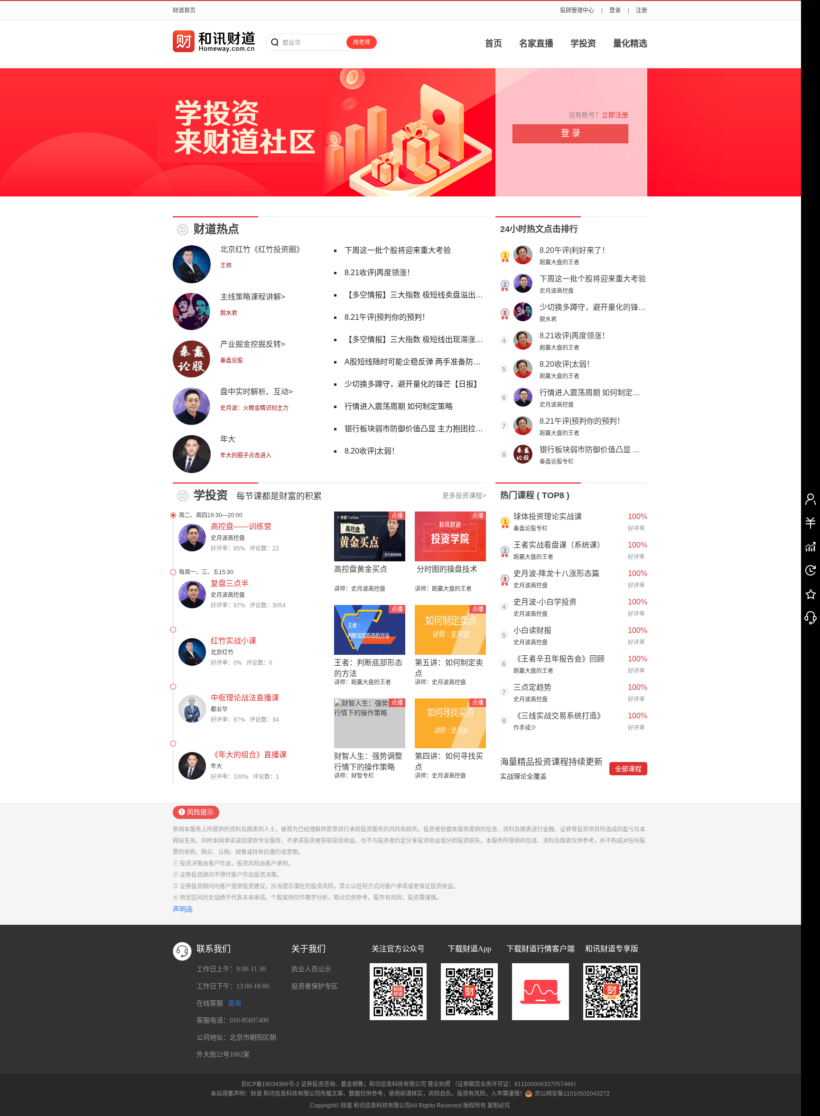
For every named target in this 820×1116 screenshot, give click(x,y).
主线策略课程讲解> (252, 297)
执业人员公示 (311, 969)
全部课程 (628, 768)
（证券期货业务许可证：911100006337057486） (515, 1084)
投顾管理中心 (577, 10)
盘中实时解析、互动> (256, 392)
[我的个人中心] (810, 498)
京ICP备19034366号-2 (270, 1084)
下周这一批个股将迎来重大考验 (593, 279)
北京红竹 (222, 652)
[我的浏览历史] (810, 569)
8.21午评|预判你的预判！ (582, 421)
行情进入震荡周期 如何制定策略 (594, 393)
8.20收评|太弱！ (567, 364)
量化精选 (630, 43)
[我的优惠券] (810, 522)
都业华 (219, 709)
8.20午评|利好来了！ (574, 250)
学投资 (583, 43)
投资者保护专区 (314, 986)
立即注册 (615, 115)
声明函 (183, 909)
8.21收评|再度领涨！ (574, 336)
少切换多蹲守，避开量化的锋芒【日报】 (608, 307)
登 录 (570, 133)
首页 (493, 43)
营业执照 (439, 1084)
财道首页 (184, 10)
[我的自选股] (810, 546)
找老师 (361, 42)
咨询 (234, 1003)
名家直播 (536, 43)
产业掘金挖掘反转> (252, 344)
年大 (227, 439)
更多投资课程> (464, 495)
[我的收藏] (810, 593)
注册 (641, 10)
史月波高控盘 (557, 291)
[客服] (810, 617)
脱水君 (548, 319)
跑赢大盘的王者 (559, 262)
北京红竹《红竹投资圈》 (262, 249)
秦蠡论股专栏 (557, 461)
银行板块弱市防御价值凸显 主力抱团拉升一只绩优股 (628, 450)
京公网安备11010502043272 (572, 1093)
